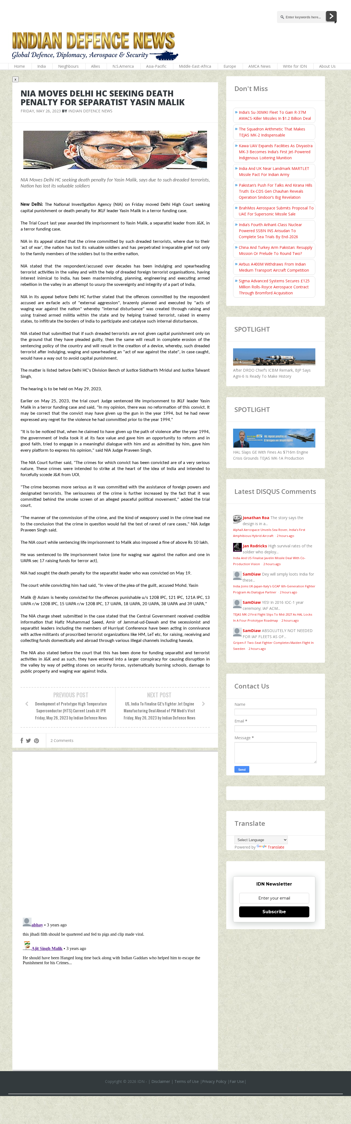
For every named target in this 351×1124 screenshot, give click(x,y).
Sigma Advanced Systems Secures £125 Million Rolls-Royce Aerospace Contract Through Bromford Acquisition (274, 286)
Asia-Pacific (156, 66)
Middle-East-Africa (195, 66)
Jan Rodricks (255, 545)
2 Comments (61, 740)
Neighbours (68, 66)
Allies (95, 66)
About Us (327, 66)
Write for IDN (295, 66)
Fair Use (237, 1081)
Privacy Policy (214, 1081)
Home (19, 66)
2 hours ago (285, 536)
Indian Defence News (90, 110)
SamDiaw (252, 574)
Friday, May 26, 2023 (41, 110)
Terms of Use (186, 1081)
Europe (229, 66)
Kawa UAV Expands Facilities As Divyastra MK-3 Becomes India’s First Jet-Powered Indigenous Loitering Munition (276, 151)
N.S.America (123, 66)
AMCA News (259, 66)
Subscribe (274, 911)
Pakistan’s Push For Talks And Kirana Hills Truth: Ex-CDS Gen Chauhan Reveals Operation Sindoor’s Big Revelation (275, 191)
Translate (276, 847)
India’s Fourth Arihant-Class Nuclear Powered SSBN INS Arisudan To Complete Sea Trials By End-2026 (270, 230)
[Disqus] (115, 835)
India (41, 66)
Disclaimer (160, 1081)
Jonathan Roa (256, 517)
